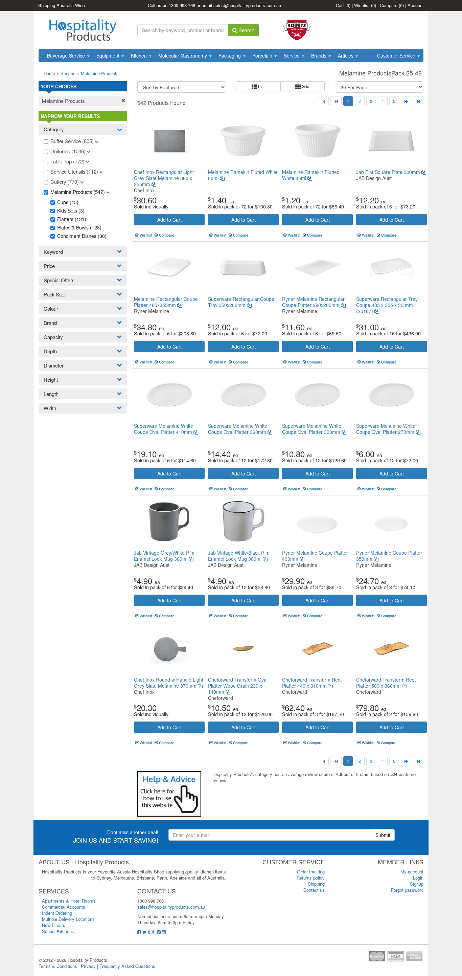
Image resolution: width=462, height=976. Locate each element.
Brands (319, 55)
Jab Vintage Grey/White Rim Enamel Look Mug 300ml (164, 555)
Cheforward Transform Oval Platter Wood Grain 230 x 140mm (238, 685)
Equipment (108, 55)
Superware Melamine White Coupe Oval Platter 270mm (386, 428)
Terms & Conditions (58, 966)
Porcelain (263, 55)
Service (292, 55)
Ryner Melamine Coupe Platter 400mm (315, 555)
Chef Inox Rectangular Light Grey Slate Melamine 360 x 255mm (164, 178)
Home (49, 73)
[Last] (418, 101)
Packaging (230, 55)
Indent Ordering (57, 913)
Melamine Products (100, 73)
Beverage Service (66, 55)
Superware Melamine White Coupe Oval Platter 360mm (238, 428)
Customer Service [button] (397, 55)
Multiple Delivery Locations (68, 919)
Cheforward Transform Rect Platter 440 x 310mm (312, 682)
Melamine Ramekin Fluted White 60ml (243, 175)
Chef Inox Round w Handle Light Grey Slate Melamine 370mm (168, 682)
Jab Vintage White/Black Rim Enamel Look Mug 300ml (239, 555)
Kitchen (139, 55)
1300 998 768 (182, 5)
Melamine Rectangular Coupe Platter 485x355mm (166, 301)
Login (418, 877)
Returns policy (311, 877)
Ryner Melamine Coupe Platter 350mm (389, 555)
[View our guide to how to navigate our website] (169, 793)
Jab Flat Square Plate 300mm (388, 172)
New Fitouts (53, 925)
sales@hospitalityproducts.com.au (247, 5)
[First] (324, 101)
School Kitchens (58, 931)
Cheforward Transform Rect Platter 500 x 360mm (386, 682)
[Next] (406, 101)
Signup (416, 884)
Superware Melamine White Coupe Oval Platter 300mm (312, 428)
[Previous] (336, 101)
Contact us (314, 890)
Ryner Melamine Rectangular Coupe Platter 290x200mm (313, 301)
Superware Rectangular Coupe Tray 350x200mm (241, 301)
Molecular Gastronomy (183, 55)
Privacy (88, 966)
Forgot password (407, 890)
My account (411, 871)
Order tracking (311, 871)
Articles (346, 55)
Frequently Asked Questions (127, 966)
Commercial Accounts (63, 907)
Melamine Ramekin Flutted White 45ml (311, 175)
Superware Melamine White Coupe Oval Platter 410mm (163, 428)
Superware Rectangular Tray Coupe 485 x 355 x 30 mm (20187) (387, 304)
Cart (343, 5)
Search (245, 30)
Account (416, 5)
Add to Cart (169, 219)
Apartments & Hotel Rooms (69, 900)
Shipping (316, 884)
